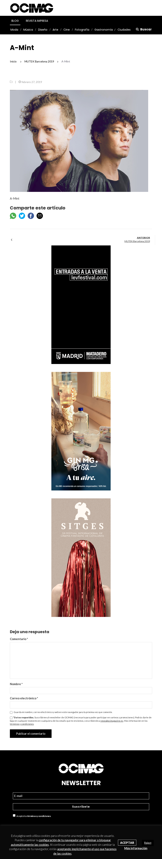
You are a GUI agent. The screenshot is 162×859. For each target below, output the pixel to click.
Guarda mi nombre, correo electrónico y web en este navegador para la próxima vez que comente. (63, 712)
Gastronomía (103, 30)
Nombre (16, 684)
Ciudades (124, 30)
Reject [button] (147, 842)
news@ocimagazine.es (111, 720)
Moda (14, 30)
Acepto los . (33, 816)
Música (28, 30)
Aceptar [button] (127, 842)
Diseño (42, 30)
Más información (135, 848)
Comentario (19, 639)
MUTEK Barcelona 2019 (137, 241)
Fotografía (82, 30)
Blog (15, 21)
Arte (55, 30)
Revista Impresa (37, 21)
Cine (66, 30)
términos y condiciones (22, 724)
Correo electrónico (24, 698)
